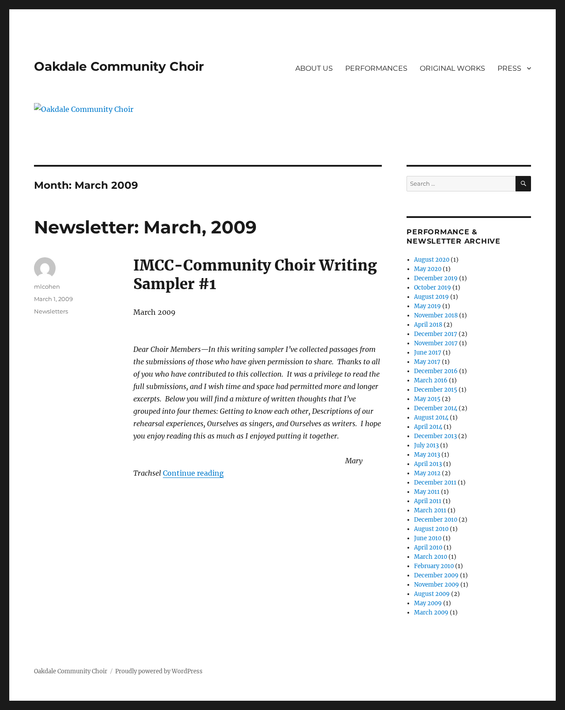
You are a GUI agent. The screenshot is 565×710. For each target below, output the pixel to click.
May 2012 (427, 473)
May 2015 (427, 399)
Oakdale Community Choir (119, 66)
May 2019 (427, 306)
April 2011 (427, 501)
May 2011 (427, 492)
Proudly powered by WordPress (159, 671)
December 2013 (435, 436)
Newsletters (51, 311)
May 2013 (427, 454)
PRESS (509, 68)
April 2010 (428, 547)
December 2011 (435, 482)
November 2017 (436, 343)
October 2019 (432, 287)
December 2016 (436, 371)
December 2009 (436, 575)
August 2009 (432, 594)
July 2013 (426, 445)
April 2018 (428, 324)
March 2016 (431, 380)
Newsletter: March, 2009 (145, 227)
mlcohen (47, 286)
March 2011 (430, 510)
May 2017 (427, 362)
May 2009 (428, 603)
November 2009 (436, 584)
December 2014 (435, 408)
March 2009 (431, 612)
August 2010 (431, 529)
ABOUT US (314, 68)
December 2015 (435, 389)
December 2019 (436, 278)
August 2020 (431, 259)
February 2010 (434, 566)
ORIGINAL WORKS (452, 68)
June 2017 (427, 352)
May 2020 (427, 269)
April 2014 (428, 427)
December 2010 (435, 519)
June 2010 (427, 538)
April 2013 (428, 464)
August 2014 (431, 417)
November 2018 (436, 315)
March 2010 (430, 557)
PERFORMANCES (376, 68)
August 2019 (431, 297)
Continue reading (193, 473)
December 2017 (435, 334)
